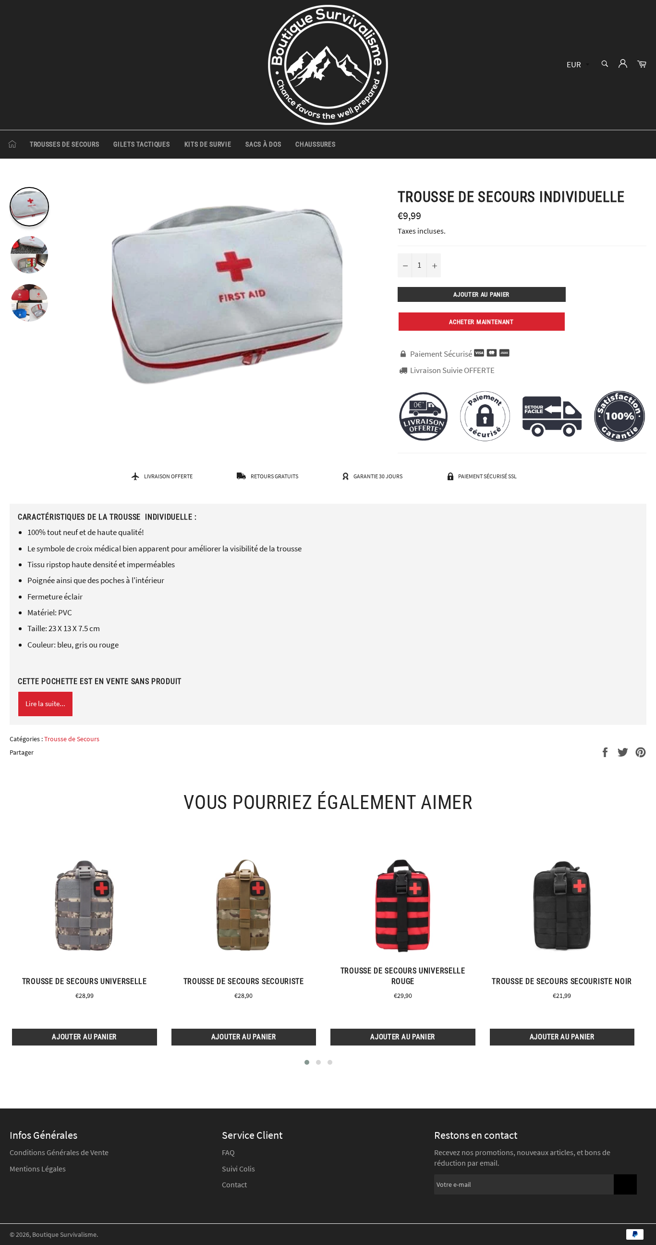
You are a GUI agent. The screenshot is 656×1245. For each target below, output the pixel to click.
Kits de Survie (207, 144)
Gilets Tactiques (141, 144)
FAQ (228, 1152)
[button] (307, 1062)
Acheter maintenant (481, 321)
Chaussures (315, 144)
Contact (234, 1184)
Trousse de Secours (71, 739)
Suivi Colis (238, 1168)
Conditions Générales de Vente (59, 1152)
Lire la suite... (45, 703)
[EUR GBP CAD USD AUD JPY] (577, 65)
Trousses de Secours (64, 144)
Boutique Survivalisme (64, 1235)
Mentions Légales (38, 1168)
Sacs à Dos (263, 144)
